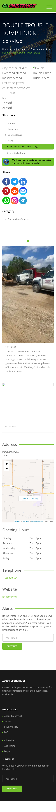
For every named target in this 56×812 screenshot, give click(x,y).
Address (11, 123)
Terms (7, 721)
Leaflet (17, 521)
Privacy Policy (11, 726)
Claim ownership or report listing (22, 146)
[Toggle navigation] (49, 7)
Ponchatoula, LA (39, 49)
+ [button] (7, 464)
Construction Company (18, 219)
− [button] (7, 468)
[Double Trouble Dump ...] (29, 492)
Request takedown (16, 153)
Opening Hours (14, 134)
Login (7, 751)
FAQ (6, 732)
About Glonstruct (13, 715)
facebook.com (9, 596)
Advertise (9, 740)
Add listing (9, 745)
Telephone (12, 129)
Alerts (10, 140)
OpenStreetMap (37, 521)
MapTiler (26, 521)
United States (20, 49)
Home (5, 49)
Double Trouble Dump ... (30, 498)
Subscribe (12, 646)
